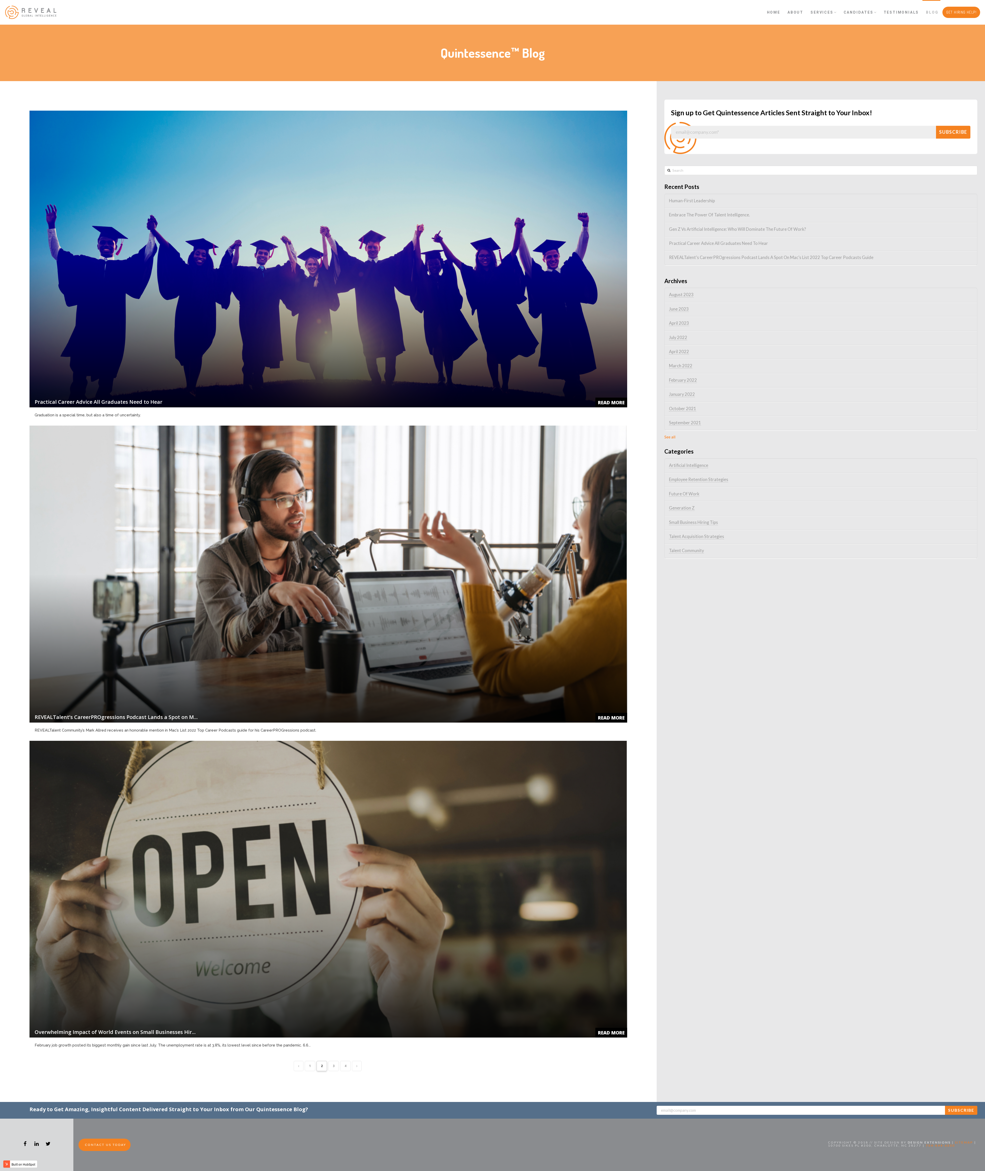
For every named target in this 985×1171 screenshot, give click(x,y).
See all (669, 437)
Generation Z (682, 508)
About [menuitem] (795, 12)
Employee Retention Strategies (698, 479)
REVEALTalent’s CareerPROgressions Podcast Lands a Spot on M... (116, 717)
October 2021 (682, 408)
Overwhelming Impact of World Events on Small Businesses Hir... (115, 1032)
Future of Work (684, 493)
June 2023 (679, 309)
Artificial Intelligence (688, 465)
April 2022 (679, 351)
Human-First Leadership (692, 200)
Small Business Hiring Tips (693, 522)
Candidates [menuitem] (858, 12)
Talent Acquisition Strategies (696, 536)
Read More (611, 402)
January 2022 (682, 394)
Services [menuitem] (822, 12)
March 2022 (680, 365)
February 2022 (683, 380)
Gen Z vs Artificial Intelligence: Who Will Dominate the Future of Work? (737, 229)
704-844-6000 (940, 1145)
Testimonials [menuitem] (901, 12)
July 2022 (678, 337)
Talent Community (686, 550)
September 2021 (685, 422)
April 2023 (679, 323)
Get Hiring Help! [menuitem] (961, 12)
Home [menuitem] (773, 12)
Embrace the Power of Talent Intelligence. (709, 214)
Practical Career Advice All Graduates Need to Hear (98, 401)
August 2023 (681, 294)
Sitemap (964, 1142)
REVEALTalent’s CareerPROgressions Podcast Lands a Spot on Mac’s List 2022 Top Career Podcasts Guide (771, 257)
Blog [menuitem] (932, 12)
